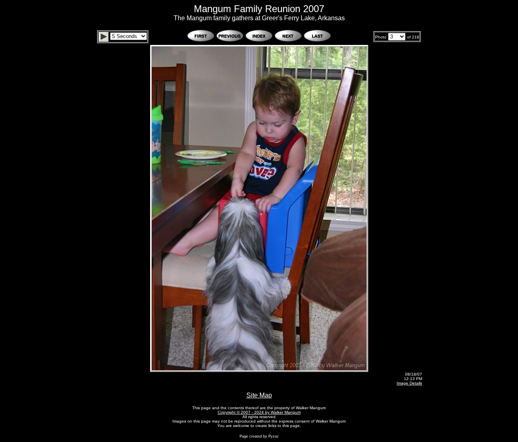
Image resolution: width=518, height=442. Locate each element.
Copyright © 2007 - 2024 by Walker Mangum (259, 412)
